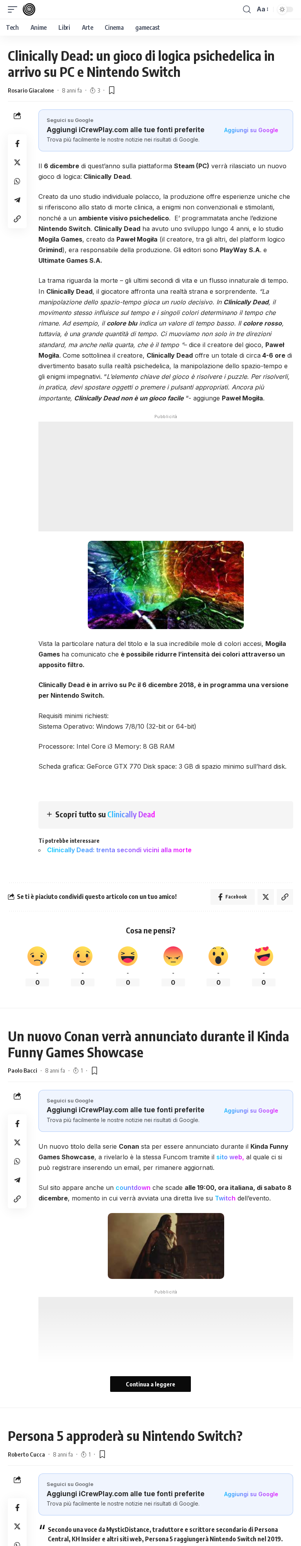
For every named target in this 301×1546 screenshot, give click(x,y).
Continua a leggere (150, 1384)
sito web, (230, 1157)
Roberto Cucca (26, 1454)
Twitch (225, 1198)
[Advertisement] (165, 476)
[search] (247, 9)
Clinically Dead (131, 814)
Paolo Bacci (22, 1070)
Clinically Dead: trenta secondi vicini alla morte (119, 850)
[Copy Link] (17, 218)
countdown (133, 1187)
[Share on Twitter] (17, 162)
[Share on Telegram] (17, 200)
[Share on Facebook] (17, 143)
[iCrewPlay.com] (29, 9)
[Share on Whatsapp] (17, 181)
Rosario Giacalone (31, 90)
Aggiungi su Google (251, 130)
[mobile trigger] (14, 9)
